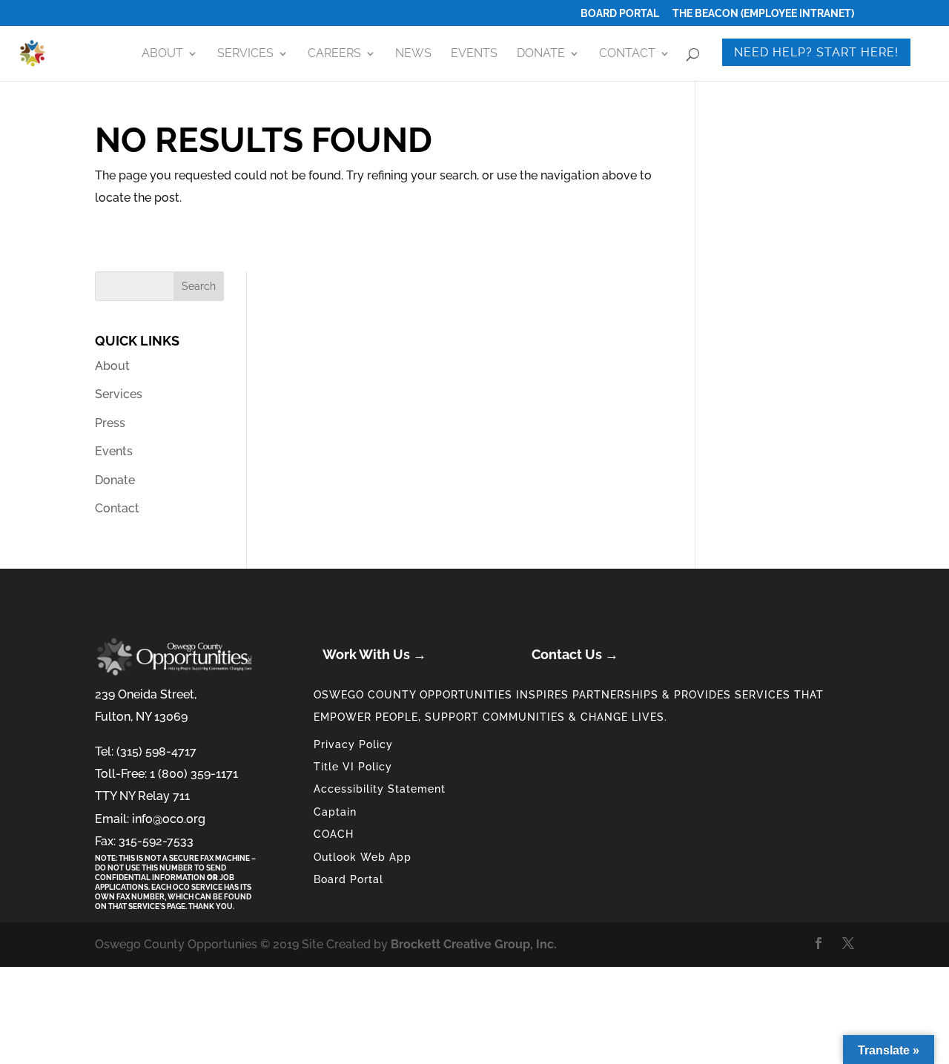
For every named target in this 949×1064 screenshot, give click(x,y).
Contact (627, 54)
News (413, 54)
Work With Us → (374, 654)
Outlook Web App (362, 857)
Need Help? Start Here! (816, 52)
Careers (334, 54)
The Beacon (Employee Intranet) (763, 13)
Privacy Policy (353, 744)
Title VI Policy (353, 767)
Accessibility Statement (380, 789)
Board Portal (620, 13)
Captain (335, 812)
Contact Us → (575, 654)
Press (110, 423)
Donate (541, 54)
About (162, 54)
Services (245, 54)
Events (474, 54)
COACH (334, 834)
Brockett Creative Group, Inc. (474, 944)
